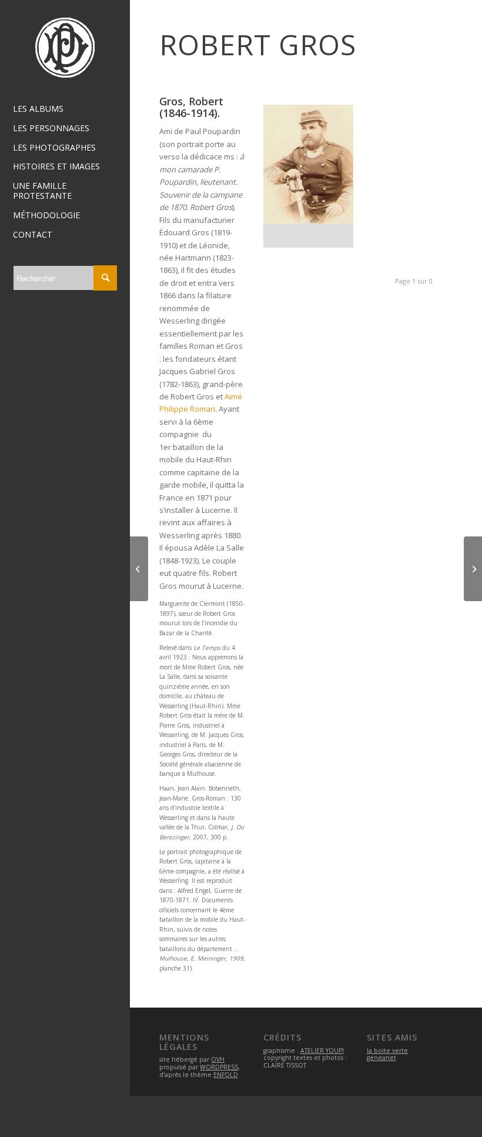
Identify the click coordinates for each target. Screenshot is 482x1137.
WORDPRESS (219, 1067)
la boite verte (387, 1050)
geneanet (381, 1057)
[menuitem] (65, 109)
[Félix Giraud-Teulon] (139, 568)
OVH (218, 1059)
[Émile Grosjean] (473, 568)
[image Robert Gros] (313, 180)
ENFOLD (225, 1075)
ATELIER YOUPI (322, 1050)
